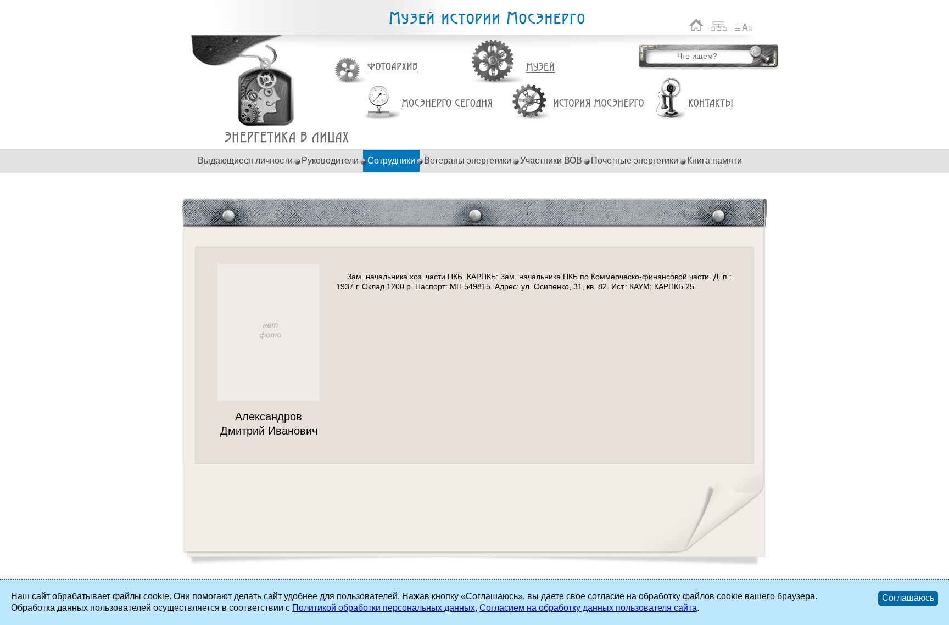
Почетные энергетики (634, 160)
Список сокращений (743, 25)
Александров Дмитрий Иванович (287, 137)
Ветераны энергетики (467, 160)
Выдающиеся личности (245, 160)
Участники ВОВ (551, 160)
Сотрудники (391, 160)
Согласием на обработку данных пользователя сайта (588, 607)
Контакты (711, 104)
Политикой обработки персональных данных (383, 607)
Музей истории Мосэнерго (487, 18)
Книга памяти (714, 160)
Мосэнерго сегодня (447, 104)
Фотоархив (392, 67)
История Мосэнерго (598, 104)
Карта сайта (719, 25)
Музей (541, 67)
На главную (696, 25)
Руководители (330, 160)
